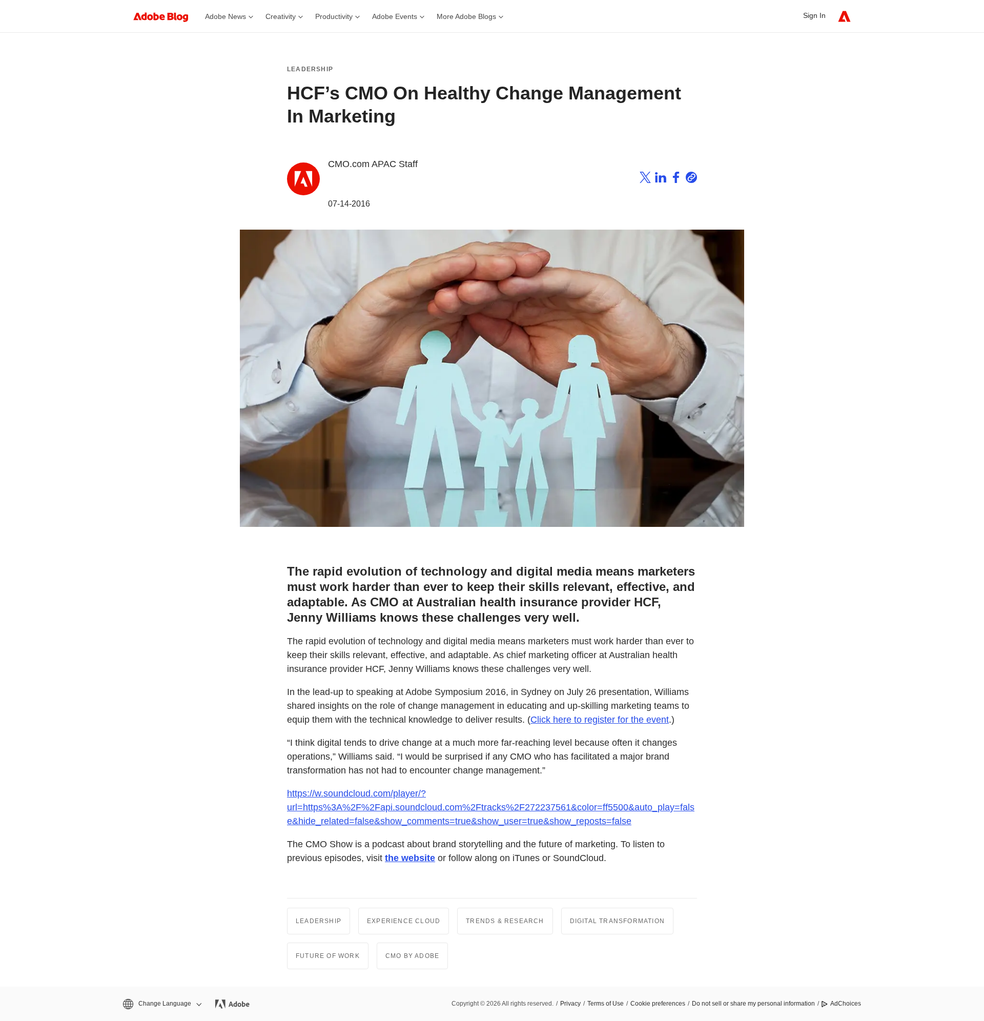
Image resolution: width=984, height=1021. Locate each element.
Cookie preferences (657, 1003)
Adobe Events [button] (394, 16)
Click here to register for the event (599, 719)
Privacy (570, 1003)
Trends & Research (505, 921)
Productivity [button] (334, 16)
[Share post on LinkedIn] (660, 179)
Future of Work (328, 955)
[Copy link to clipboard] (691, 179)
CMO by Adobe (412, 955)
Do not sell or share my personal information (753, 1003)
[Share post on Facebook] (676, 179)
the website (410, 858)
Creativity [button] (280, 16)
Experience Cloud (403, 921)
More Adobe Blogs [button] (466, 16)
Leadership (310, 69)
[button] (161, 1004)
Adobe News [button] (225, 16)
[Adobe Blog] (166, 16)
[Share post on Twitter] (645, 179)
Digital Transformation (617, 921)
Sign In (814, 15)
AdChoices (845, 1003)
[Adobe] (844, 16)
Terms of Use (605, 1003)
